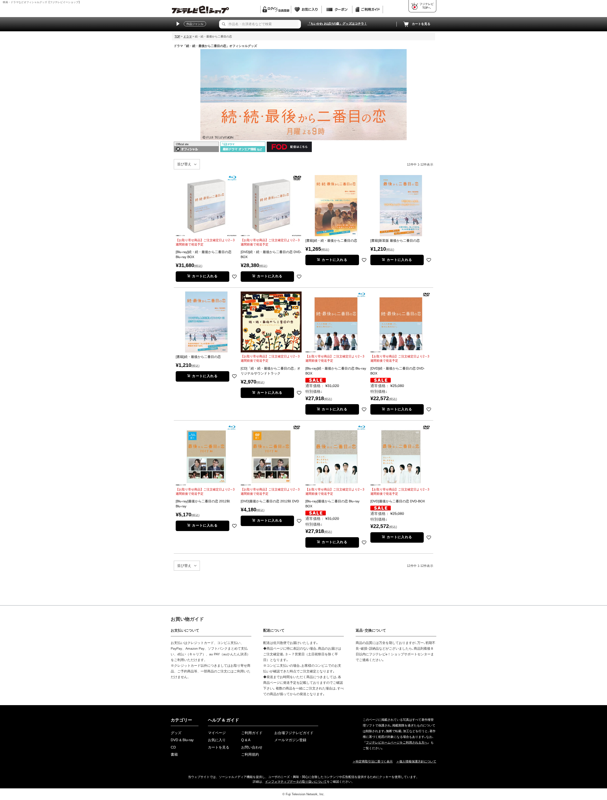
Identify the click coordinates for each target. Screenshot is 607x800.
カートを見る (421, 24)
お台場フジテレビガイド (293, 733)
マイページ (217, 733)
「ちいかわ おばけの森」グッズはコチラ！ (337, 23)
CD (173, 747)
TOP (177, 36)
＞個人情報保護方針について (416, 761)
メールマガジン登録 (290, 740)
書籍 (174, 754)
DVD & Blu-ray (182, 740)
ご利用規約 (250, 754)
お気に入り (217, 740)
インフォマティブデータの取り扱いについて (296, 781)
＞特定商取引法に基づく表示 (373, 761)
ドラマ (187, 36)
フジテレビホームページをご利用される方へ (397, 742)
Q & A (245, 740)
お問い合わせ (251, 747)
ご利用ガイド (251, 733)
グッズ (176, 733)
